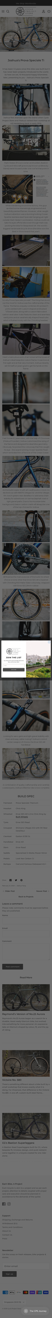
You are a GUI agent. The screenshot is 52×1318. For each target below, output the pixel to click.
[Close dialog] (49, 642)
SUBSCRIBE (13, 669)
